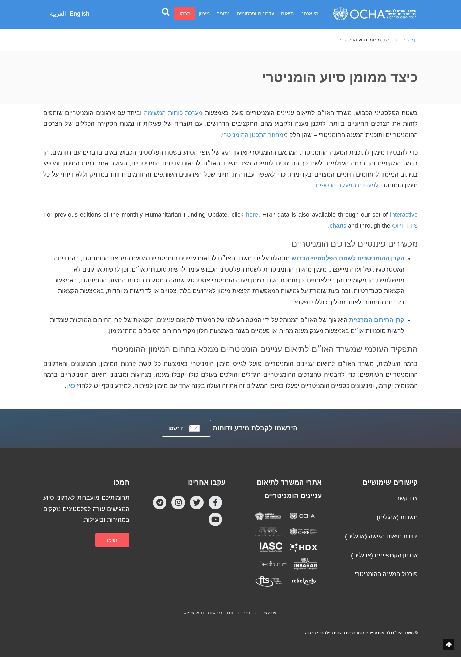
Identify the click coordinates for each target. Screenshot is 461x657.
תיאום (287, 13)
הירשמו (176, 428)
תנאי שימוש (194, 612)
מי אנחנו (309, 13)
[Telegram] (159, 502)
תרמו (185, 13)
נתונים (223, 13)
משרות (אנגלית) (397, 517)
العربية (58, 13)
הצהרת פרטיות (220, 612)
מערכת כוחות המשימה (173, 113)
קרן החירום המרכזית (376, 319)
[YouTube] (215, 519)
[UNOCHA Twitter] (197, 502)
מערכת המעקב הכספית (345, 185)
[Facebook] (215, 502)
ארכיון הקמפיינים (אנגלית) (384, 555)
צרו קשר (407, 498)
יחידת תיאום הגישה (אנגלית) (381, 536)
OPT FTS (405, 225)
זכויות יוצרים (248, 612)
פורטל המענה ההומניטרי (386, 574)
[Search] (165, 11)
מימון (204, 13)
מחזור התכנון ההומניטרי (252, 135)
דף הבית (409, 39)
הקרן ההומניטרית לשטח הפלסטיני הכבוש (347, 258)
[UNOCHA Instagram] (178, 502)
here (252, 214)
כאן (70, 385)
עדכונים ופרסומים (255, 13)
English (79, 13)
